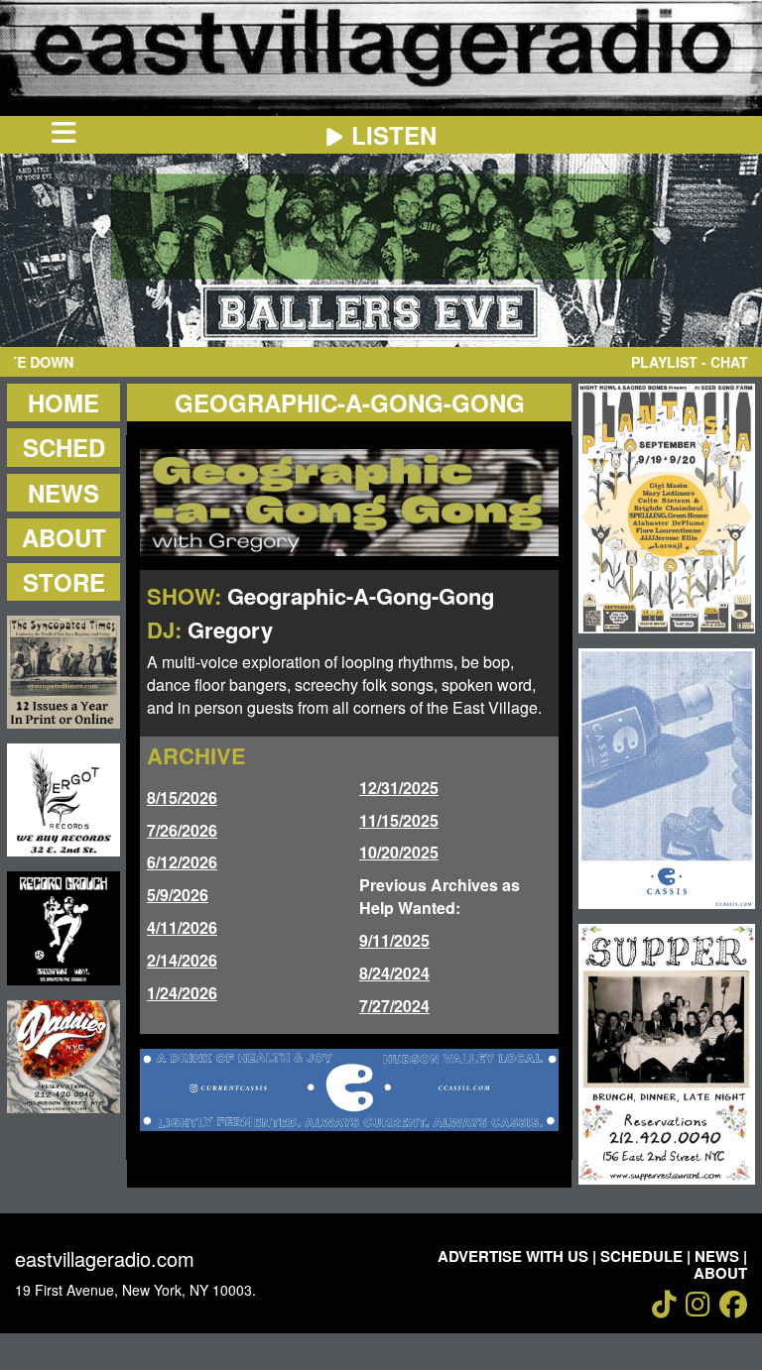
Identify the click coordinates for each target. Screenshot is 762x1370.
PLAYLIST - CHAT (689, 362)
